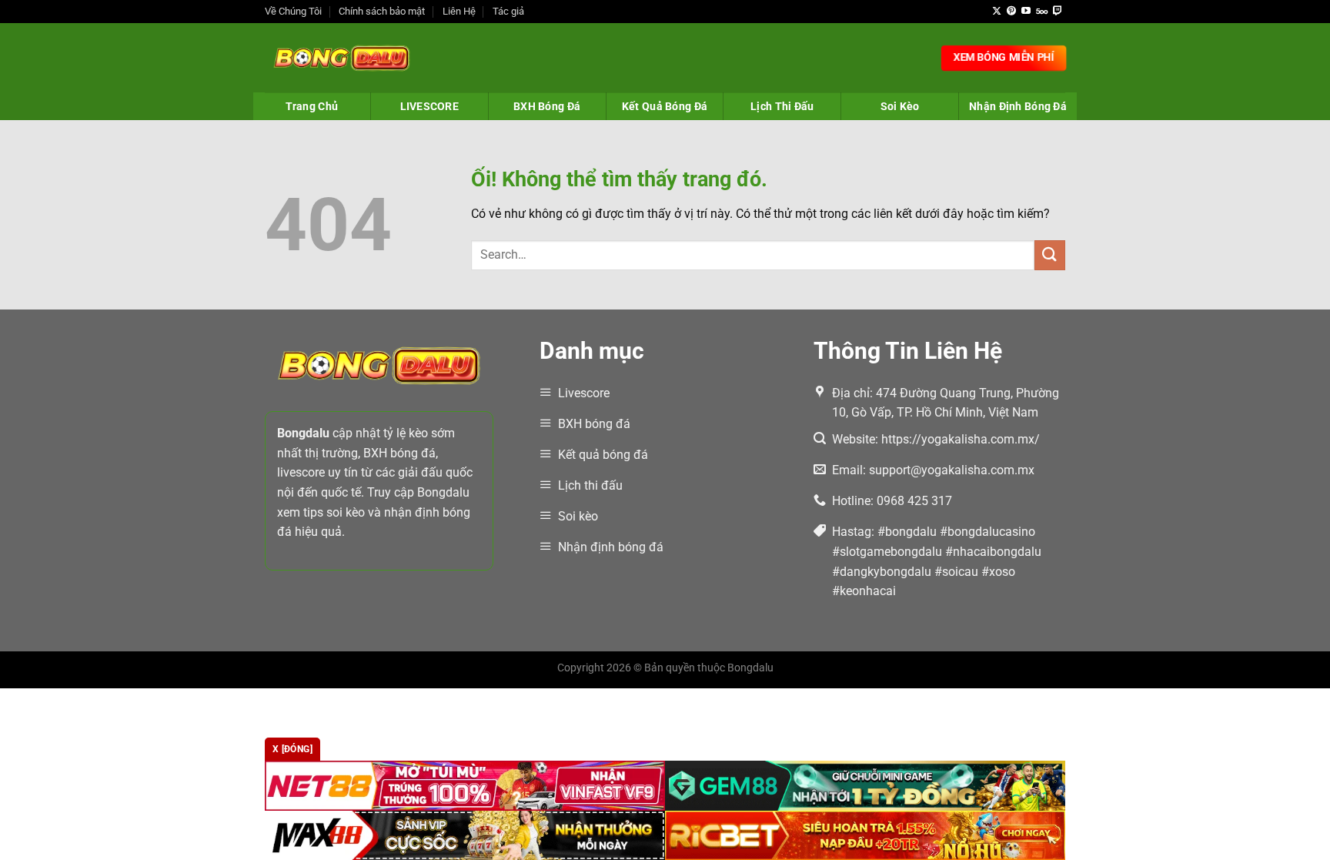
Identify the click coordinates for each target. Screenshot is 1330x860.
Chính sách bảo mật (382, 11)
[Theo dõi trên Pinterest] (1011, 11)
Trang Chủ (312, 106)
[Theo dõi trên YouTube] (1026, 11)
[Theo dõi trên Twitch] (1057, 11)
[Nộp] (1049, 255)
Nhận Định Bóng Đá (1018, 106)
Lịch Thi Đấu (782, 106)
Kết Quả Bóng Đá (664, 106)
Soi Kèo (900, 106)
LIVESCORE (429, 106)
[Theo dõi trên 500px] (1042, 11)
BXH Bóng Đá (546, 106)
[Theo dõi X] (996, 11)
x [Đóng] (292, 749)
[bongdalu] (342, 57)
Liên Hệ (459, 11)
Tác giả (508, 11)
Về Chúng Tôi (293, 11)
